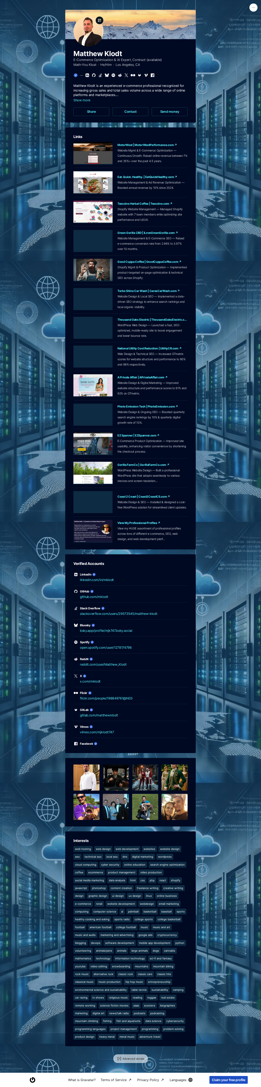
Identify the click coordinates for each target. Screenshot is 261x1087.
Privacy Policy (148, 1080)
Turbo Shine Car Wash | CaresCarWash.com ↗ (148, 291)
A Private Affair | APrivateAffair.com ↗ (142, 377)
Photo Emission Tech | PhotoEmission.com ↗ (147, 406)
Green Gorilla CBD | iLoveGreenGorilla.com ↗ (147, 232)
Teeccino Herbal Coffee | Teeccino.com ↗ (145, 203)
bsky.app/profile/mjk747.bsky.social (106, 631)
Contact (130, 111)
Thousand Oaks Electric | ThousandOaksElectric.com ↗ (152, 319)
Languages (178, 1080)
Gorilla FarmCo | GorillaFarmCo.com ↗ (143, 464)
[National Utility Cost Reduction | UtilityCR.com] (93, 357)
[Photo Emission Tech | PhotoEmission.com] (93, 415)
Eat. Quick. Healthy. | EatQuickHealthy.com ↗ (147, 177)
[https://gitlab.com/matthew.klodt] (139, 75)
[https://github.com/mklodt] (94, 75)
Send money (169, 111)
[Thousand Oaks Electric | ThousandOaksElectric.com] (93, 328)
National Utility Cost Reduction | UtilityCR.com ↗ (149, 348)
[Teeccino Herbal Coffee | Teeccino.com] (93, 212)
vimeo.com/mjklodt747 (97, 732)
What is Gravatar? (82, 1080)
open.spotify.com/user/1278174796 (106, 647)
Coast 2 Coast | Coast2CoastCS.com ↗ (143, 496)
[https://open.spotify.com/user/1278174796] (113, 75)
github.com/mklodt (94, 597)
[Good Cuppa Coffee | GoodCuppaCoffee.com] (93, 270)
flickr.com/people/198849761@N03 (106, 698)
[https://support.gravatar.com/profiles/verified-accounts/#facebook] (152, 75)
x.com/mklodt (90, 681)
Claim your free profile (228, 1080)
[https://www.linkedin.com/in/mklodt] (87, 75)
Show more (81, 100)
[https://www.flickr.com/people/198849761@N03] (133, 75)
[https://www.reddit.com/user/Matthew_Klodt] (120, 75)
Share (91, 111)
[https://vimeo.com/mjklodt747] (146, 75)
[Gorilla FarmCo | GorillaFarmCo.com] (93, 473)
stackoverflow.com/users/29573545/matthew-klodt (118, 614)
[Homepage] (32, 1080)
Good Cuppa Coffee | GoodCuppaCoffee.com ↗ (149, 261)
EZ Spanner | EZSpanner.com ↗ (138, 435)
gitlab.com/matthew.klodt (99, 715)
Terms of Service (114, 1080)
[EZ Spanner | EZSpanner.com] (93, 443)
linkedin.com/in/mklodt (97, 580)
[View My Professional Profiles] (93, 531)
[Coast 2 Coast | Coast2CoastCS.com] (93, 502)
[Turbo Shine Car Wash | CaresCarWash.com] (93, 299)
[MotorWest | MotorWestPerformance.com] (93, 153)
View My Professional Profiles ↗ (138, 523)
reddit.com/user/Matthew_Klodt (103, 664)
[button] (86, 777)
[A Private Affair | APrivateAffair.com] (93, 385)
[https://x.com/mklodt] (126, 75)
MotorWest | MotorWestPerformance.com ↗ (147, 145)
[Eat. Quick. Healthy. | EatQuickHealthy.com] (93, 182)
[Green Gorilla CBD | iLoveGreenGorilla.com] (93, 241)
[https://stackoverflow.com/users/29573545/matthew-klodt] (100, 75)
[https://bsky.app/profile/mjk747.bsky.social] (107, 75)
